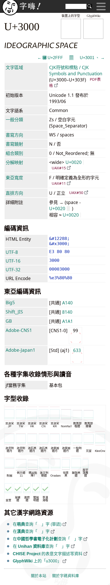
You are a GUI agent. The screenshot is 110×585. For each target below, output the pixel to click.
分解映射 (14, 162)
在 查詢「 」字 (41, 546)
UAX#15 (59, 167)
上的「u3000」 (37, 561)
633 (77, 350)
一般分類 (14, 119)
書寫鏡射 (14, 144)
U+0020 (73, 162)
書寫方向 (14, 135)
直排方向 (14, 193)
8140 (67, 312)
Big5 (10, 302)
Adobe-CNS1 (19, 330)
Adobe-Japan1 (20, 350)
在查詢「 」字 (31, 531)
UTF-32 (13, 269)
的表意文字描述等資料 (47, 554)
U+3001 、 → (92, 57)
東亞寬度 (14, 177)
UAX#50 (76, 192)
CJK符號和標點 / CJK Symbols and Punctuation (75, 70)
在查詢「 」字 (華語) (37, 524)
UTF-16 (13, 261)
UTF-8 (12, 252)
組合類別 (14, 153)
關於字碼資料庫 (65, 576)
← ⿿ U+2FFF (50, 57)
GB (9, 321)
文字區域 (14, 67)
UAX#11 (59, 183)
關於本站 (38, 576)
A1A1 (67, 321)
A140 (67, 303)
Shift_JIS (14, 312)
